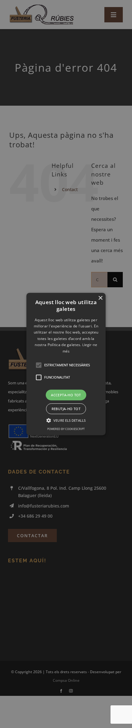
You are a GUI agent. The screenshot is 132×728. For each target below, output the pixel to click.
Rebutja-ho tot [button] (66, 408)
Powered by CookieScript (66, 429)
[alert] (66, 364)
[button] (66, 364)
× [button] (100, 298)
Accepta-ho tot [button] (66, 395)
